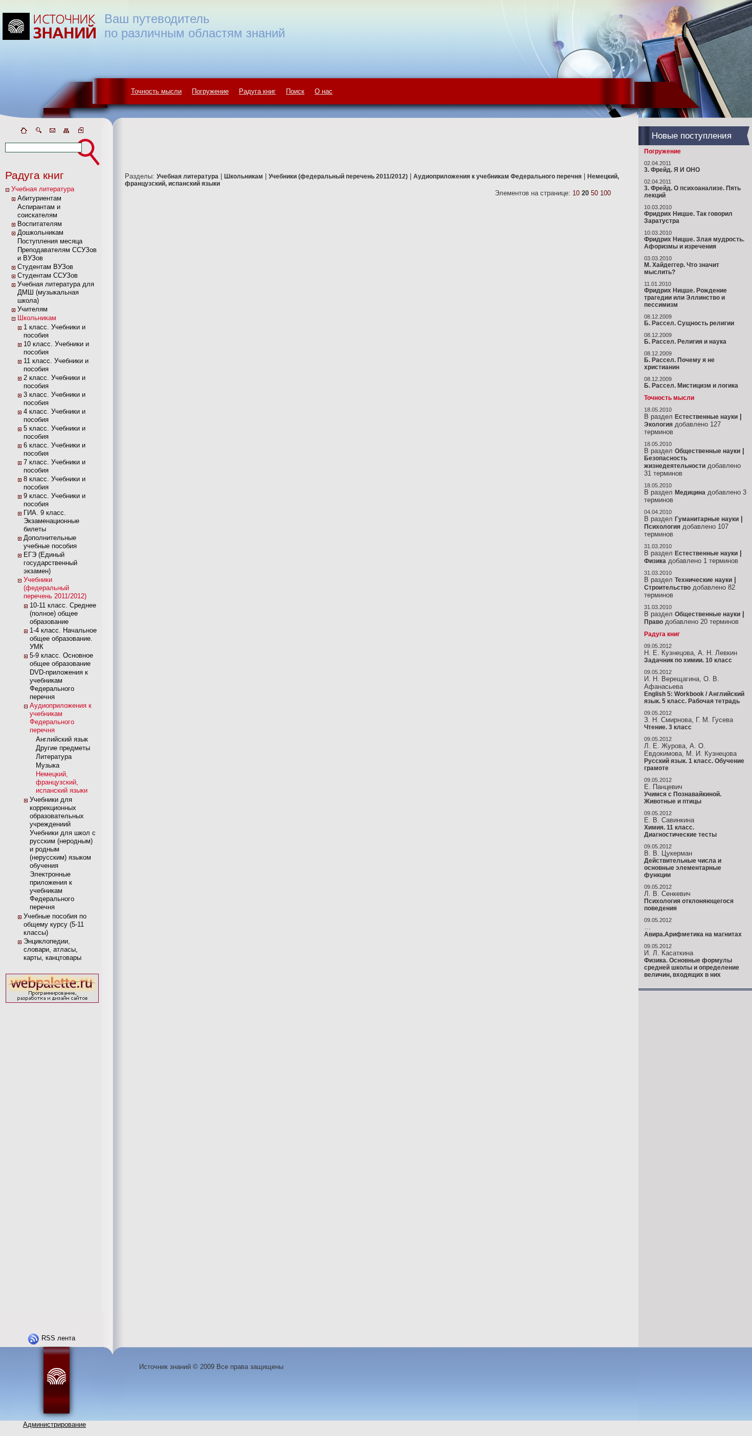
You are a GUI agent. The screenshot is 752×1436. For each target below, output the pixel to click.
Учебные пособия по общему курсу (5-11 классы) (55, 924)
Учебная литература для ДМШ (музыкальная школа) (55, 292)
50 (594, 193)
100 (605, 193)
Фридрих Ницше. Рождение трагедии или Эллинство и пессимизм (685, 297)
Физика (655, 561)
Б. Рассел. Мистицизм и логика (691, 385)
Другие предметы (63, 748)
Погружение (210, 91)
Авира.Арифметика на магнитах (693, 934)
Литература (54, 756)
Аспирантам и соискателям (38, 211)
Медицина (690, 492)
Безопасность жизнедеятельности (674, 462)
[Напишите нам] (52, 132)
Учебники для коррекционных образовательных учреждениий (57, 812)
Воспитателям (39, 224)
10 (576, 193)
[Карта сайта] (66, 132)
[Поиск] (38, 132)
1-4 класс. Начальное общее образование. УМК (63, 638)
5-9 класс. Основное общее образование (61, 659)
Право (653, 621)
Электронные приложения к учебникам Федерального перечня (52, 890)
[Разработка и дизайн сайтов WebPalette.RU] (52, 1003)
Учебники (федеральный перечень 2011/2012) (55, 588)
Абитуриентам (39, 198)
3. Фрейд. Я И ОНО (672, 169)
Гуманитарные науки (707, 519)
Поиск (295, 91)
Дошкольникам (40, 232)
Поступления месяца (49, 241)
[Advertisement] (52, 1158)
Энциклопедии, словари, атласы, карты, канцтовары (52, 949)
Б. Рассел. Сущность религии (689, 323)
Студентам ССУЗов (47, 275)
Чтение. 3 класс (668, 727)
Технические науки (703, 580)
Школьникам (36, 318)
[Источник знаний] (64, 124)
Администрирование (54, 1424)
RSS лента (58, 1338)
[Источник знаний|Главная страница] (23, 132)
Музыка (47, 765)
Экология (658, 424)
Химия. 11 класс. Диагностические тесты (680, 831)
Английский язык (62, 739)
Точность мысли (156, 91)
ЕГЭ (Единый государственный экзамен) (50, 563)
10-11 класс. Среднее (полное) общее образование (63, 613)
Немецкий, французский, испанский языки (61, 782)
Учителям (32, 309)
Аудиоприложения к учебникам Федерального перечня (61, 718)
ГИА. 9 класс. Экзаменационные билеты (51, 521)
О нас (324, 91)
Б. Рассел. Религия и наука (685, 341)
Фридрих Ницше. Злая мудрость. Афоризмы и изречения (694, 243)
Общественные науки (707, 451)
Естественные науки (706, 416)
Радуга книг (257, 91)
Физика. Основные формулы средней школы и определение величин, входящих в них (691, 967)
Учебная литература (42, 189)
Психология (662, 526)
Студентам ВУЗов (45, 267)
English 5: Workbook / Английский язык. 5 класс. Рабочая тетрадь (694, 697)
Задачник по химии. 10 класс (688, 660)
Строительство (667, 587)
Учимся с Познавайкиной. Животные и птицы (682, 798)
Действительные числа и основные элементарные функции (682, 868)
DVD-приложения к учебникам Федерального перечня (59, 684)
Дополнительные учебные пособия (50, 542)
